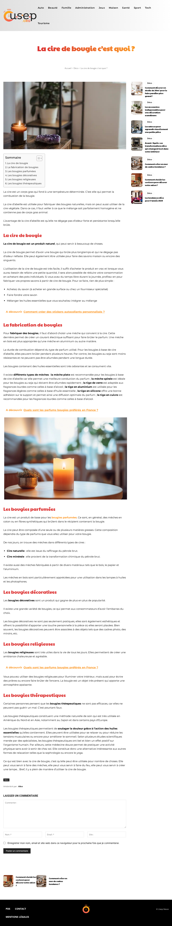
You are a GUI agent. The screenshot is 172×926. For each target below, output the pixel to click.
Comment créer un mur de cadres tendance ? (156, 165)
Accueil (68, 68)
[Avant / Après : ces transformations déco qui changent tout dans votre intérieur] (136, 144)
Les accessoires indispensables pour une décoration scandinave (155, 111)
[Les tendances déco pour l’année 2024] (136, 197)
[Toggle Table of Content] (37, 158)
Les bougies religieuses (22, 179)
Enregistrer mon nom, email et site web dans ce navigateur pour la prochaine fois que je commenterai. (63, 843)
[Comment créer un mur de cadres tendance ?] (136, 163)
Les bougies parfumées (22, 171)
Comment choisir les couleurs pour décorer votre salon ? (156, 182)
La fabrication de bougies (23, 167)
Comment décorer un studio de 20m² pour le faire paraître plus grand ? (156, 91)
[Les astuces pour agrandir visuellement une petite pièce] (136, 127)
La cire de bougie (17, 163)
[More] (129, 62)
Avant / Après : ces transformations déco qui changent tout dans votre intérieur (156, 147)
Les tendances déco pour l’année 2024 (154, 199)
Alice (20, 786)
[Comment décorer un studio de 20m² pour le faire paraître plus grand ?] (136, 88)
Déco (76, 68)
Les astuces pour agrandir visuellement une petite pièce (156, 129)
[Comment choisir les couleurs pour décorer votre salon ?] (136, 180)
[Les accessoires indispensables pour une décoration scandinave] (136, 107)
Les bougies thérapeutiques (24, 183)
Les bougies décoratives (22, 175)
